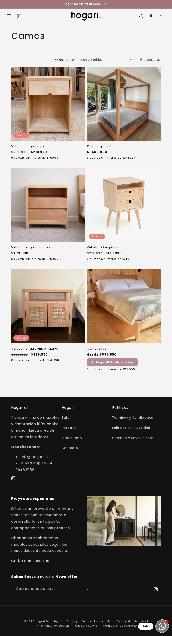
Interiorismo (72, 438)
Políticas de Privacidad (131, 428)
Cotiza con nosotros (30, 560)
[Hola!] (162, 626)
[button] (9, 16)
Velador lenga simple (28, 146)
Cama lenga (97, 349)
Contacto (70, 448)
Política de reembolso (97, 621)
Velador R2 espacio (102, 247)
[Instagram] (19, 16)
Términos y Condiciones (132, 417)
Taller (66, 417)
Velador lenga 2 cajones (30, 247)
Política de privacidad (132, 621)
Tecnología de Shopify (61, 621)
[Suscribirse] (87, 589)
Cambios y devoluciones (133, 438)
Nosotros (69, 428)
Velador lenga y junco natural (34, 349)
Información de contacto (119, 626)
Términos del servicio (54, 626)
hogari (40, 621)
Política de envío (86, 626)
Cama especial (99, 146)
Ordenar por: (65, 59)
